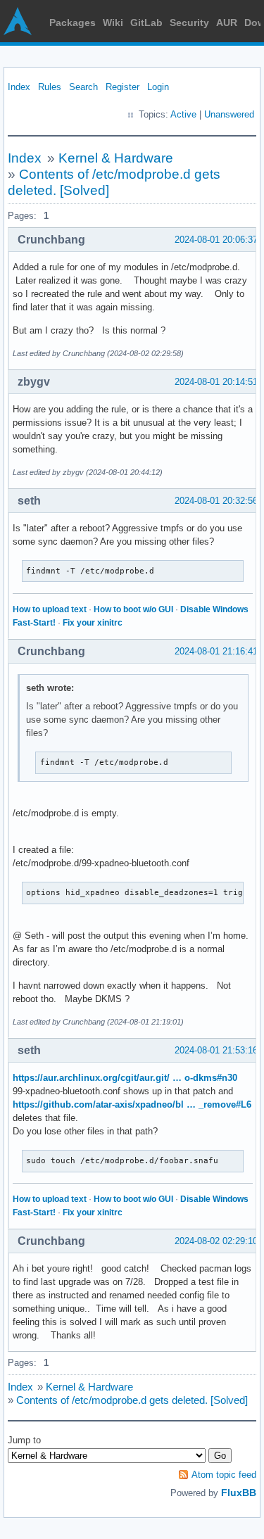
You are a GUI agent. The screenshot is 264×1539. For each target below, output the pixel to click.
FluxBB (238, 1492)
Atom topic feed (223, 1474)
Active (183, 114)
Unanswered (229, 114)
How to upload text (50, 609)
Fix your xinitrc (92, 623)
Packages (72, 22)
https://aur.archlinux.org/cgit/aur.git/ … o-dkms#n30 (125, 1077)
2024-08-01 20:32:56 (216, 500)
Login (158, 87)
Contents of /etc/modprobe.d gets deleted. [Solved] (132, 1400)
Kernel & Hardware (115, 158)
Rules (49, 87)
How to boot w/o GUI (133, 609)
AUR (226, 22)
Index (19, 87)
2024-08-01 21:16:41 (216, 651)
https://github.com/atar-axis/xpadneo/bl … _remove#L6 (132, 1104)
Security (189, 22)
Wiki (113, 22)
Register (122, 87)
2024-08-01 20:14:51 (216, 381)
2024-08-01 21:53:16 (216, 1050)
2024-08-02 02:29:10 (216, 1241)
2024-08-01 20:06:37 (216, 239)
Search (83, 87)
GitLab (146, 22)
